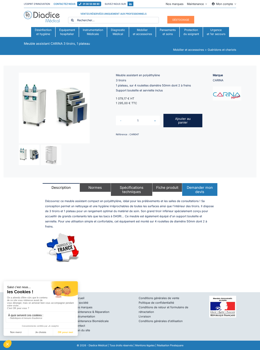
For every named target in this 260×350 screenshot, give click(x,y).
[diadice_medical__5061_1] (62, 108)
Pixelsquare (176, 345)
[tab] (61, 187)
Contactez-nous (64, 3)
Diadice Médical (98, 345)
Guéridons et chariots (222, 49)
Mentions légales (145, 345)
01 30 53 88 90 (91, 3)
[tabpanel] (130, 231)
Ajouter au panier (183, 120)
